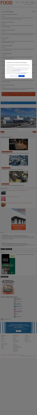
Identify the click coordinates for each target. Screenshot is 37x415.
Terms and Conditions (16, 70)
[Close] (31, 61)
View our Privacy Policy (22, 73)
